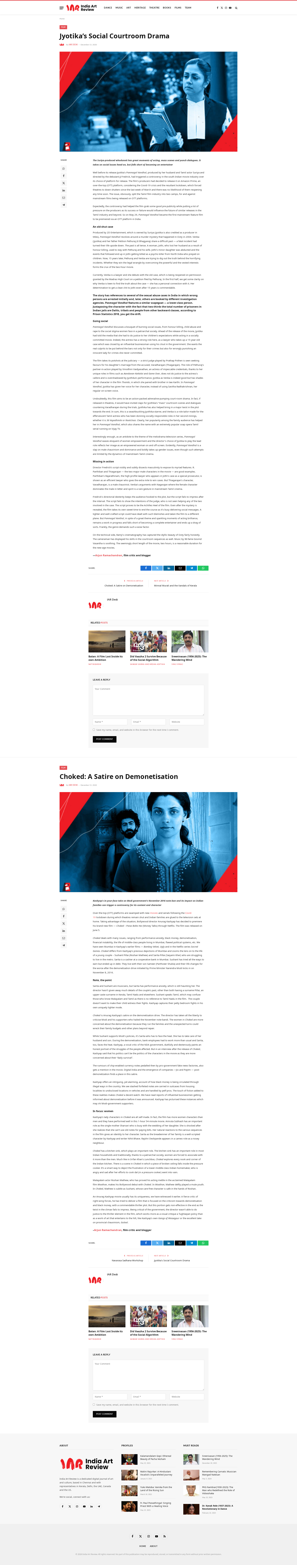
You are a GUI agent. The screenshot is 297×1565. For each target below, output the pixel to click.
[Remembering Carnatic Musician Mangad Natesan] (191, 1475)
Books (167, 8)
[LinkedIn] (64, 190)
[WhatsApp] (64, 168)
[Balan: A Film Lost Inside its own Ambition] (106, 641)
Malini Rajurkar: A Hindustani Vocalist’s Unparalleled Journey (156, 1473)
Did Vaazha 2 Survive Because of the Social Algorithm (148, 658)
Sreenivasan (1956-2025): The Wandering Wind (189, 658)
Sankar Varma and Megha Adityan (147, 664)
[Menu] (62, 7)
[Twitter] (64, 183)
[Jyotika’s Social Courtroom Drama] (148, 102)
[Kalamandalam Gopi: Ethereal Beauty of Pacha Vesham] (129, 1459)
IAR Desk (73, 45)
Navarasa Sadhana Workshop (127, 1260)
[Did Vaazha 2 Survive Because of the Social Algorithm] (148, 641)
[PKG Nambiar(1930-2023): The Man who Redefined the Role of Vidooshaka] (191, 1490)
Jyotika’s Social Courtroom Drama (172, 1260)
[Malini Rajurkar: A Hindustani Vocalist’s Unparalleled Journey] (129, 1475)
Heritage (140, 8)
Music (119, 8)
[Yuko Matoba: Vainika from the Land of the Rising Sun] (129, 1490)
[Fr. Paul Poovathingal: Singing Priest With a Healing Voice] (129, 1506)
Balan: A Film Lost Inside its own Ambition (105, 658)
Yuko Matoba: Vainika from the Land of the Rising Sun (156, 1489)
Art (128, 8)
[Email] (64, 197)
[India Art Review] (81, 8)
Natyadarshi (94, 664)
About (154, 1546)
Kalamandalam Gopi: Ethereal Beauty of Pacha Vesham (155, 1457)
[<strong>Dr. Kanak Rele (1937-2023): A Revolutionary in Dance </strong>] (191, 1509)
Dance (108, 8)
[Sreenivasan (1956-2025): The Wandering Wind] (190, 641)
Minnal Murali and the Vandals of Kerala (175, 585)
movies (154, 912)
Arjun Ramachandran (108, 555)
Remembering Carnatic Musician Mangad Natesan (219, 1473)
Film (63, 27)
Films (178, 8)
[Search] (236, 7)
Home (62, 19)
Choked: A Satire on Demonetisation (124, 585)
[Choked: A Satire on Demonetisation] (148, 842)
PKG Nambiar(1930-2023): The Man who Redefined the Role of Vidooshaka (218, 1490)
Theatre (154, 8)
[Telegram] (64, 205)
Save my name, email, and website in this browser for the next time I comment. (137, 729)
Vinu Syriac (177, 664)
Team (188, 8)
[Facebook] (64, 176)
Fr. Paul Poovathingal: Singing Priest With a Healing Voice (155, 1504)
